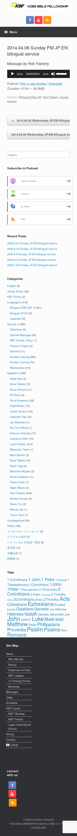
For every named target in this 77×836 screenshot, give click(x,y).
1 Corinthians (17, 579)
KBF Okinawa (16, 714)
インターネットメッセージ (23, 531)
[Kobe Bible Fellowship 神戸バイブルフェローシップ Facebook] (30, 20)
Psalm (35, 629)
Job (67, 614)
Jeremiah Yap (18, 417)
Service (11, 324)
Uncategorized (15, 520)
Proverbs (16, 629)
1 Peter (48, 579)
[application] (38, 74)
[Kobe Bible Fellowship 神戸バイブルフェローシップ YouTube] (39, 20)
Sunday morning (19, 362)
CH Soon (15, 395)
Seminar (15, 351)
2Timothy (51, 599)
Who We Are (15, 659)
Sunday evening (19, 357)
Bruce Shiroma (19, 389)
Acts (65, 598)
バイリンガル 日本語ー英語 (23, 542)
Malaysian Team (19, 449)
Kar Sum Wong (19, 428)
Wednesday (17, 368)
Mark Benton (17, 455)
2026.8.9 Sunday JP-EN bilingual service (31, 254)
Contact (10, 740)
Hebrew (60, 609)
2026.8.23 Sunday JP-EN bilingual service (32, 243)
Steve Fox (16, 504)
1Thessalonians (29, 589)
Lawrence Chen (19, 438)
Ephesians (40, 604)
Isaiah (30, 613)
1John (55, 584)
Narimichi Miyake (20, 471)
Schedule (11, 703)
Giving (10, 734)
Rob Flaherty (50, 97)
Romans (16, 634)
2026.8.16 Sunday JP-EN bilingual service (32, 249)
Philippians (48, 624)
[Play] (12, 74)
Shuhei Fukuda (19, 499)
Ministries (14, 686)
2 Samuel (45, 594)
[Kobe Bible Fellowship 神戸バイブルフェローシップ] (38, 6)
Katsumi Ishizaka (20, 433)
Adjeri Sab (16, 379)
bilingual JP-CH (19, 313)
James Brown (15, 291)
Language (13, 302)
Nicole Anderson (19, 477)
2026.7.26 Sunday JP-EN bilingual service (32, 265)
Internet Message (20, 335)
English (11, 286)
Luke (38, 618)
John (13, 618)
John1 (26, 619)
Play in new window (33, 83)
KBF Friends (15, 719)
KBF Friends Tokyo (21, 340)
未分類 (11, 548)
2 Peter (35, 594)
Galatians (24, 609)
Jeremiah (57, 614)
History (12, 665)
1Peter (13, 589)
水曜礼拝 (12, 553)
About (9, 654)
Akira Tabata (17, 384)
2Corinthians (24, 599)
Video (10, 526)
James (43, 614)
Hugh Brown (17, 406)
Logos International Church (19, 727)
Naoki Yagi (16, 466)
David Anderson (19, 400)
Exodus (59, 604)
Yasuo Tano (17, 515)
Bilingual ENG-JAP (30, 97)
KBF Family (14, 297)
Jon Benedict (17, 422)
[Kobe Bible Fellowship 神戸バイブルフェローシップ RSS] (47, 20)
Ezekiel (11, 609)
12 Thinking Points (19, 681)
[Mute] (53, 74)
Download (55, 83)
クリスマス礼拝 (16, 537)
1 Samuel (61, 580)
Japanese (15, 318)
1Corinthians (39, 584)
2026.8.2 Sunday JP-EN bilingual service (31, 260)
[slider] (62, 73)
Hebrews (15, 614)
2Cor (10, 599)
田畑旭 (11, 558)
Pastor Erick (17, 482)
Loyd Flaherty (18, 444)
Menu (13, 32)
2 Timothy (58, 594)
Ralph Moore (17, 488)
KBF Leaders (16, 676)
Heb (52, 609)
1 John (34, 579)
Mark (50, 619)
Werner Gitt (16, 509)
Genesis (41, 609)
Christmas (16, 329)
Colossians (17, 604)
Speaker (12, 373)
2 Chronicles (48, 589)
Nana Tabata (17, 460)
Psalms (52, 629)
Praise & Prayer (19, 346)
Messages (12, 692)
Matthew (17, 624)
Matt (59, 619)
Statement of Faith (19, 670)
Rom (64, 630)
